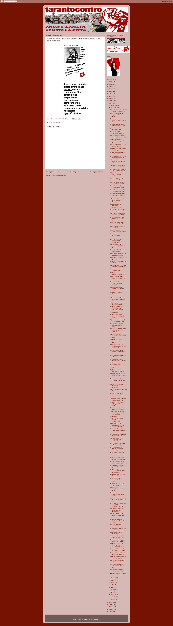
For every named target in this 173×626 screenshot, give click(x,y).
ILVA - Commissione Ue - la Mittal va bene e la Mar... (118, 273)
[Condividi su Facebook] (78, 119)
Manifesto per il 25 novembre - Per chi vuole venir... (118, 336)
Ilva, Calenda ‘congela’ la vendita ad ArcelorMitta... (118, 124)
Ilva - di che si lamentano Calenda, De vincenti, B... (118, 136)
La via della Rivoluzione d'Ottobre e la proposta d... (117, 430)
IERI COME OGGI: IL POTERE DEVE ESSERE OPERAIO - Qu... (118, 521)
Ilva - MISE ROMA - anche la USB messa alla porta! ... (118, 132)
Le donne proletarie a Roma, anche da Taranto (118, 230)
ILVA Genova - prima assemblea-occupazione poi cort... (118, 489)
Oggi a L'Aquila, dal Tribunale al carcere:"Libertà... (116, 206)
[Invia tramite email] (73, 119)
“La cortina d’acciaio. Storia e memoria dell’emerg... (118, 190)
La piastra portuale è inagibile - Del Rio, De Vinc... (117, 289)
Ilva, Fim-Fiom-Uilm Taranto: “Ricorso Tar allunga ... (118, 110)
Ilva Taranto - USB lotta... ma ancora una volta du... (118, 570)
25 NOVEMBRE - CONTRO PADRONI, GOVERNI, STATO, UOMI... (118, 413)
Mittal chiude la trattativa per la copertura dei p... (118, 254)
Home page (74, 172)
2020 (110, 96)
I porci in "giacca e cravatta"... (115, 525)
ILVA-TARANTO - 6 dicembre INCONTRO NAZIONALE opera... (117, 425)
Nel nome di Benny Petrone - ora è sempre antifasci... (118, 170)
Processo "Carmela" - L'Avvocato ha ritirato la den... (117, 380)
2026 (110, 82)
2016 (110, 602)
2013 (110, 609)
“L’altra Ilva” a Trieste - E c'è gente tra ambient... (118, 303)
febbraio (113, 597)
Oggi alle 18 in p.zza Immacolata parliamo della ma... (117, 341)
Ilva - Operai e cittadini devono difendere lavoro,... (116, 325)
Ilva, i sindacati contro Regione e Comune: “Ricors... (116, 115)
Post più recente (52, 172)
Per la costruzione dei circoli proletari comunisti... (118, 435)
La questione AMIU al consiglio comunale (116, 269)
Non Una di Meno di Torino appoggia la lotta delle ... (118, 553)
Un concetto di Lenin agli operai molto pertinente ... (118, 466)
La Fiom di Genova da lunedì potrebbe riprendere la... (116, 510)
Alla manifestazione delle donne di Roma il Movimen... (117, 200)
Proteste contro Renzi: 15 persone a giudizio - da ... (118, 458)
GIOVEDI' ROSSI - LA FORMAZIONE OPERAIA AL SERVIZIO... (118, 346)
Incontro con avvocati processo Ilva (116, 533)
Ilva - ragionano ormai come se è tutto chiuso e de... (118, 157)
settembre (114, 580)
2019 (110, 98)
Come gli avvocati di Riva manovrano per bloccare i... (118, 375)
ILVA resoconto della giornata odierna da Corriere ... (116, 449)
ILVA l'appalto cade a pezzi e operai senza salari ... (118, 258)
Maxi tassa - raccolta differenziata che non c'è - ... (118, 294)
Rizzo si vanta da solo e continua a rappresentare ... (118, 454)
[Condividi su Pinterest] (80, 119)
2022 (110, 91)
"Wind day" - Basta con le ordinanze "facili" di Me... (118, 166)
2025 (110, 84)
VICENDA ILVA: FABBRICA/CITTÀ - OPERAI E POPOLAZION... (116, 419)
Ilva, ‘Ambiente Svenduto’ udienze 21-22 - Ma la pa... (117, 219)
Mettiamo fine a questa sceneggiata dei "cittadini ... (118, 351)
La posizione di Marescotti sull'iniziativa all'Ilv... (117, 561)
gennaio (113, 599)
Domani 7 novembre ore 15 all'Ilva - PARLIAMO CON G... (118, 499)
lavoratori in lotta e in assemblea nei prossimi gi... (117, 141)
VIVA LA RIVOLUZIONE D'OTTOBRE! (117, 484)
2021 (110, 93)
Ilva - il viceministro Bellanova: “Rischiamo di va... (118, 120)
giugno (113, 587)
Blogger (97, 619)
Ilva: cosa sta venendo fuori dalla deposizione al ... (118, 356)
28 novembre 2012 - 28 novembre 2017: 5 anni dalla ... (117, 161)
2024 (110, 86)
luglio (112, 585)
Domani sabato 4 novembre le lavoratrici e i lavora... (118, 529)
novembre (114, 107)
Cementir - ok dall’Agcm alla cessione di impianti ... (118, 250)
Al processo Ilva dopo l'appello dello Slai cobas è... (118, 361)
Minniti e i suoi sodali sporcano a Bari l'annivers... (116, 174)
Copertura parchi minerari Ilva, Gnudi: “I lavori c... (117, 153)
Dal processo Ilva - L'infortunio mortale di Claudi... (117, 494)
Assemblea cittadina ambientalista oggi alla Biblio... (117, 316)
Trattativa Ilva (114, 312)
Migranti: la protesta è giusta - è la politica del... (118, 557)
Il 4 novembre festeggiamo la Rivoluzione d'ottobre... (118, 540)
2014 (110, 607)
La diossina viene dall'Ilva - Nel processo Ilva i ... (118, 227)
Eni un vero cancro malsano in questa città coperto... (118, 408)
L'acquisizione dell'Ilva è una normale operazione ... (118, 149)
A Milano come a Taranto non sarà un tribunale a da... (117, 299)
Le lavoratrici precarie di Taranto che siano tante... (118, 549)
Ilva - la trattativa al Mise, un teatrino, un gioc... (118, 145)
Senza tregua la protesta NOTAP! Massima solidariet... (117, 283)
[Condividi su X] (76, 119)
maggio (113, 589)
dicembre (113, 105)
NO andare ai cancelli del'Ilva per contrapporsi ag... (117, 566)
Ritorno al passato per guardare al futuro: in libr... (117, 395)
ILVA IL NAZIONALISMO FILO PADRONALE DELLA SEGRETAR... (117, 308)
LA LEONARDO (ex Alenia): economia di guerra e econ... (118, 515)
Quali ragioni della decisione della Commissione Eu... (118, 262)
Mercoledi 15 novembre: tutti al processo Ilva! (118, 390)
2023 (110, 89)
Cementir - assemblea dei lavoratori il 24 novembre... (117, 235)
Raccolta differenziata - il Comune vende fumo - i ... (118, 179)
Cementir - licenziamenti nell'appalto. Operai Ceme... (117, 404)
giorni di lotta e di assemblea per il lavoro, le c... (118, 128)
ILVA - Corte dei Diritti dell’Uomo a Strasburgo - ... (118, 278)
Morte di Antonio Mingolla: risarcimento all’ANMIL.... (118, 214)
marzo (113, 594)
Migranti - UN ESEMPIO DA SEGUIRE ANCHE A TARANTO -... (118, 330)
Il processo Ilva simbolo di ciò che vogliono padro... (118, 320)
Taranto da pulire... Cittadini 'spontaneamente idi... (118, 399)
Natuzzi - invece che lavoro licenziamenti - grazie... (118, 186)
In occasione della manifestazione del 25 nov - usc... (118, 366)
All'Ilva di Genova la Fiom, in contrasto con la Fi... (118, 574)
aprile (112, 592)
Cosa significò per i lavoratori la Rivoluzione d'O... (117, 480)
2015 (110, 604)
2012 (110, 611)
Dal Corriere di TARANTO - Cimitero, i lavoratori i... (118, 210)
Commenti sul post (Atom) (59, 175)
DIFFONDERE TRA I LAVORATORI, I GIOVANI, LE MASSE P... (118, 471)
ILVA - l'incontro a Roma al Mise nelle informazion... (118, 370)
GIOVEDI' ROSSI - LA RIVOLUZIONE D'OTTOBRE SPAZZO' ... (118, 545)
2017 (110, 103)
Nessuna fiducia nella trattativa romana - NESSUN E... (116, 439)
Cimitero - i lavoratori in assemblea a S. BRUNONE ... (117, 241)
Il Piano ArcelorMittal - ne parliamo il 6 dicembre (117, 223)
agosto (113, 582)
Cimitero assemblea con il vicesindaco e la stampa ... (117, 195)
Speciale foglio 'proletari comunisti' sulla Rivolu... (117, 536)
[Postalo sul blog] (75, 119)
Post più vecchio (96, 172)
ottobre (113, 577)
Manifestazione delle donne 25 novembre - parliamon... (118, 386)
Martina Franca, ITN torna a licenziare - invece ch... (118, 182)
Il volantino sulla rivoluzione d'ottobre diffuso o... (118, 475)
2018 (110, 100)
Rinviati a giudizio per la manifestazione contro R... (118, 462)
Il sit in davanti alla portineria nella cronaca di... (118, 444)
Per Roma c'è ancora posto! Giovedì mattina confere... (118, 265)
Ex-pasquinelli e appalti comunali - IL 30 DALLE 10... (117, 246)
